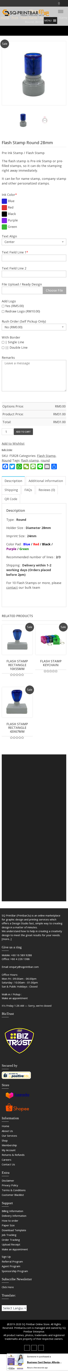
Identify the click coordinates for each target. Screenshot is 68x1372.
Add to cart (23, 431)
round (45, 460)
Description (13, 481)
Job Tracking (9, 1235)
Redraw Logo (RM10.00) (22, 311)
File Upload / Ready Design (22, 284)
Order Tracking (11, 1239)
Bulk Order (7, 449)
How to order (10, 1220)
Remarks (8, 357)
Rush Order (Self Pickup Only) (24, 321)
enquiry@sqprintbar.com (24, 967)
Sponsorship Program (15, 1271)
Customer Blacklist (13, 1195)
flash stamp (30, 460)
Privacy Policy (10, 1185)
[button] (48, 20)
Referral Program (12, 1261)
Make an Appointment (15, 1249)
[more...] (7, 939)
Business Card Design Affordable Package (44, 1362)
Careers (6, 1159)
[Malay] (10, 1303)
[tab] (13, 480)
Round (6, 460)
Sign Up (6, 1256)
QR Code (11, 499)
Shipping (11, 490)
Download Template (14, 1230)
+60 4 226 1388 (20, 959)
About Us (7, 1131)
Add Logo (9, 301)
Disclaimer (8, 1180)
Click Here (8, 1287)
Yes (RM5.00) (14, 306)
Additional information (46, 481)
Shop (5, 1140)
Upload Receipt (11, 1244)
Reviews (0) (47, 490)
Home (5, 1126)
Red (10, 207)
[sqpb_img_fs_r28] (34, 73)
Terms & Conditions (14, 1190)
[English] (6, 1303)
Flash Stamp (46, 456)
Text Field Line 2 (14, 268)
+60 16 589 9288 (21, 955)
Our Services (9, 1135)
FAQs (28, 490)
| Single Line (14, 342)
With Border (11, 337)
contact (12, 587)
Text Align (9, 236)
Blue (11, 201)
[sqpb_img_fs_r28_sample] (44, 120)
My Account (9, 1150)
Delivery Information (14, 1215)
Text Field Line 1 (15, 252)
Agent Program (11, 1266)
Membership (9, 1145)
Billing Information (12, 1211)
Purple (13, 220)
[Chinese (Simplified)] (3, 1303)
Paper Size (8, 1225)
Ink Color (9, 195)
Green (12, 227)
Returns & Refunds (13, 1155)
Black (12, 214)
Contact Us (8, 1164)
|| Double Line (16, 347)
